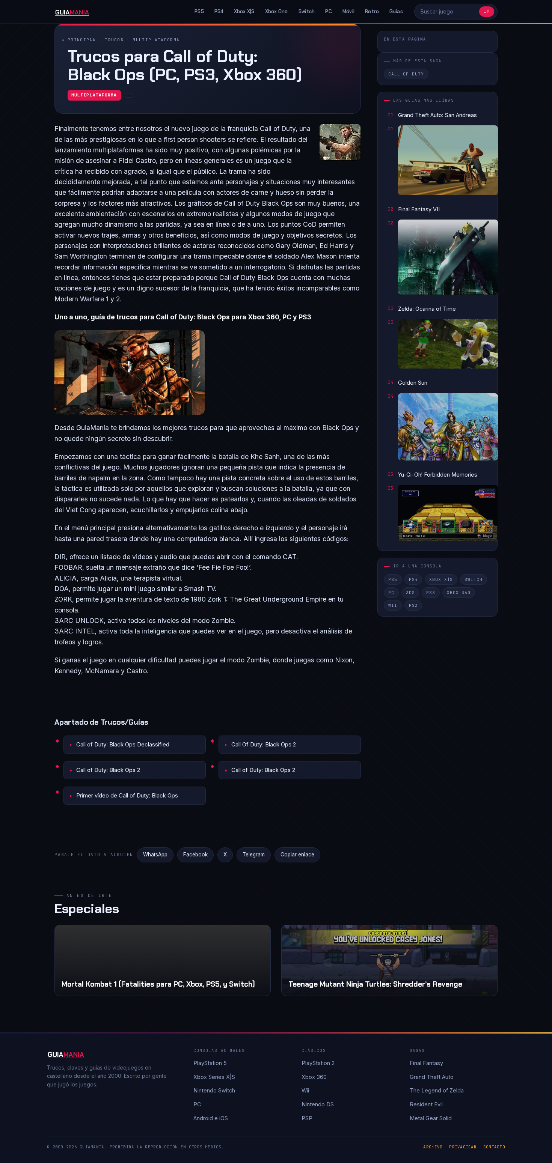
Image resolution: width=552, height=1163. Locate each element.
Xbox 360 (459, 592)
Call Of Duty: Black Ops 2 (263, 744)
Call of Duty (406, 74)
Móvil (348, 11)
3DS (410, 592)
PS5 (199, 11)
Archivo (432, 1146)
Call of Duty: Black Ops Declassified (122, 744)
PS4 (218, 11)
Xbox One (276, 11)
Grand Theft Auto (432, 1077)
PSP (307, 1118)
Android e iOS (210, 1118)
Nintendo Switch (214, 1090)
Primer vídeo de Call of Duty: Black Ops (127, 795)
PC (328, 11)
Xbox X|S (244, 11)
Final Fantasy (426, 1063)
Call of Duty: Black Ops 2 (108, 769)
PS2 (413, 605)
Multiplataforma (156, 39)
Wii (392, 605)
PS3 (430, 592)
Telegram (254, 855)
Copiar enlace (297, 855)
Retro (372, 11)
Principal (82, 39)
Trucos (114, 39)
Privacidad (463, 1146)
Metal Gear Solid (431, 1118)
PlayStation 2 (318, 1063)
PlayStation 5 (210, 1063)
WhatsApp (155, 855)
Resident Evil (426, 1104)
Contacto (494, 1146)
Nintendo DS (318, 1104)
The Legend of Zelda (437, 1090)
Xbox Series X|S (214, 1077)
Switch (307, 11)
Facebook (195, 855)
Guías (396, 11)
